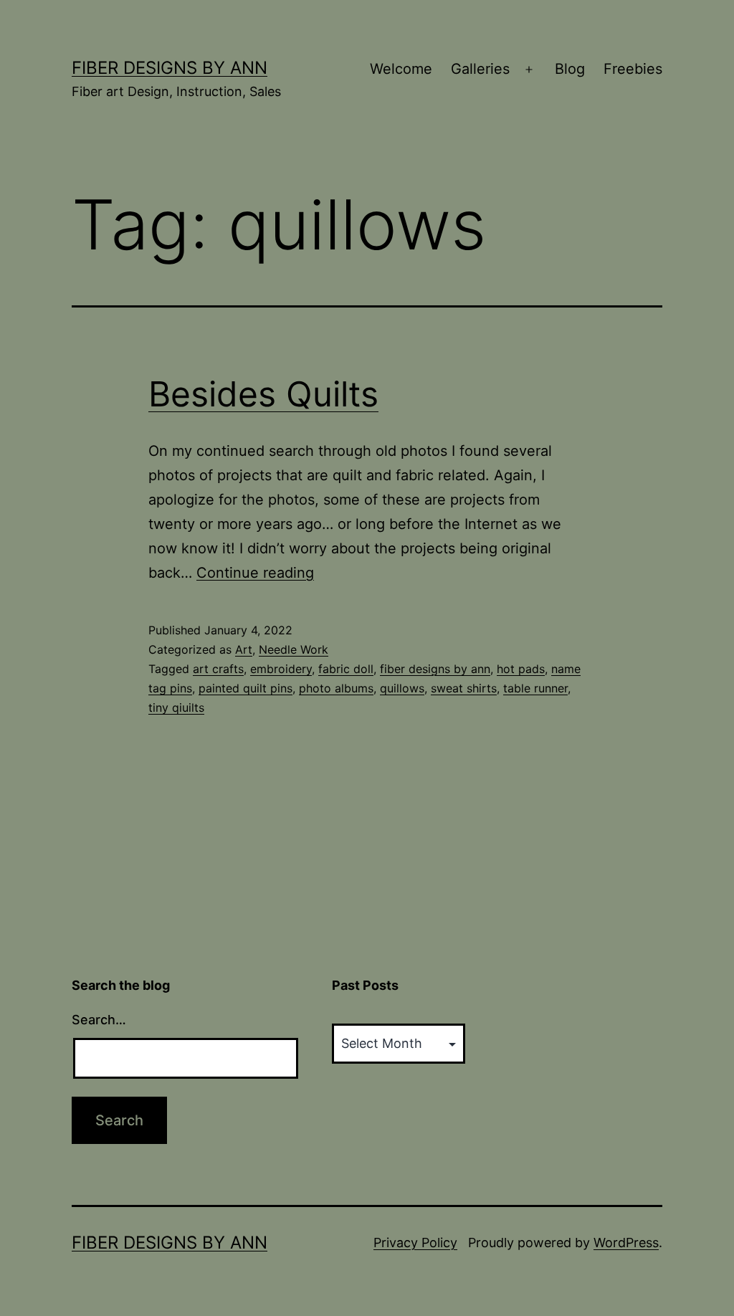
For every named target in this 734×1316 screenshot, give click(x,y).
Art (243, 649)
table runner (535, 688)
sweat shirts (464, 688)
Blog (570, 68)
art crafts (218, 669)
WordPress (626, 1242)
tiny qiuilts (176, 707)
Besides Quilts (263, 394)
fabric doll (345, 669)
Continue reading (255, 572)
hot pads (521, 669)
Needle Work (293, 649)
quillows (402, 688)
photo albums (336, 688)
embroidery (281, 669)
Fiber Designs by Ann (169, 67)
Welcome (401, 68)
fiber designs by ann (435, 669)
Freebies (633, 68)
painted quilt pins (245, 688)
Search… (99, 1019)
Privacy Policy (415, 1242)
